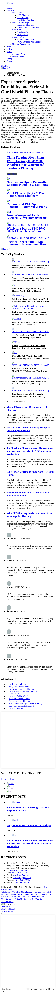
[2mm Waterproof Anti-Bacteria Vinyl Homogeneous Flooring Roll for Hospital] (9, 212)
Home (9, 8)
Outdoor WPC (18, 37)
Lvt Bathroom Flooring (19, 684)
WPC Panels (22, 34)
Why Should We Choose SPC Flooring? (29, 825)
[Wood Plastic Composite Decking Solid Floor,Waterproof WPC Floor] (18, 319)
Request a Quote (8, 779)
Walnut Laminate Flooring (20, 698)
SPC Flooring (23, 15)
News (9, 51)
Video (9, 49)
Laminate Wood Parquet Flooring (23, 691)
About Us (11, 47)
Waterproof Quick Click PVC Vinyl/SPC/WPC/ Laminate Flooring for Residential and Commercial (29, 371)
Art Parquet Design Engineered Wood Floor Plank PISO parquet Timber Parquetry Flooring (29, 337)
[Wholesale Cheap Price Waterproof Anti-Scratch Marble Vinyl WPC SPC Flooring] (18, 295)
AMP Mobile (6, 889)
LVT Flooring (23, 17)
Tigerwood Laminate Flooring (21, 689)
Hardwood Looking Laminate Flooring (25, 703)
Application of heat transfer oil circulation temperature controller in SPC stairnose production (30, 451)
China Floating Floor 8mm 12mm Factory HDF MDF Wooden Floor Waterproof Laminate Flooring (25, 163)
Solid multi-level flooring (28, 27)
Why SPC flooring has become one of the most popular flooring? (29, 515)
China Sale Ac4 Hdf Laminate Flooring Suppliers (27, 895)
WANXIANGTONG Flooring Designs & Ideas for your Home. (29, 429)
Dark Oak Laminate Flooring (21, 706)
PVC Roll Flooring (25, 20)
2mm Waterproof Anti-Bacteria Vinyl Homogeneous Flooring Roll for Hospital (27, 218)
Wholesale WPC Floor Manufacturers (17, 892)
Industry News (18, 56)
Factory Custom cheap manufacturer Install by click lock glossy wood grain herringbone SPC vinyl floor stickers (29, 347)
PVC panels (22, 32)
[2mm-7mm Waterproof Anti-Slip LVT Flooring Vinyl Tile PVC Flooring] (13, 285)
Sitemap (46, 887)
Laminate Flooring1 (20, 22)
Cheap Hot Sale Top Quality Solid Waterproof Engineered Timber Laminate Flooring (30, 358)
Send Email (6, 906)
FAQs (9, 59)
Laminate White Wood (18, 696)
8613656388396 (8, 909)
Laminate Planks (16, 708)
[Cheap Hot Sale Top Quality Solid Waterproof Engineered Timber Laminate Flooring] (15, 352)
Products (10, 10)
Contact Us (11, 61)
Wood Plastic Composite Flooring (24, 894)
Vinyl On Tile (14, 694)
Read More (11, 174)
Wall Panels (17, 30)
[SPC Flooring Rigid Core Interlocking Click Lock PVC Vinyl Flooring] (30, 378)
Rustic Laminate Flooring (19, 701)
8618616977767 (8, 911)
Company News (19, 54)
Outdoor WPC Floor (26, 39)
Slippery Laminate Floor (19, 686)
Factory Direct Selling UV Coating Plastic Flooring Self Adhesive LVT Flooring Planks (30, 267)
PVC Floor (16, 13)
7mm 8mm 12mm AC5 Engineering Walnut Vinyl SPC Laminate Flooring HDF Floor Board (28, 396)
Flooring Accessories (21, 44)
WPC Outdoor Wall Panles (29, 42)
